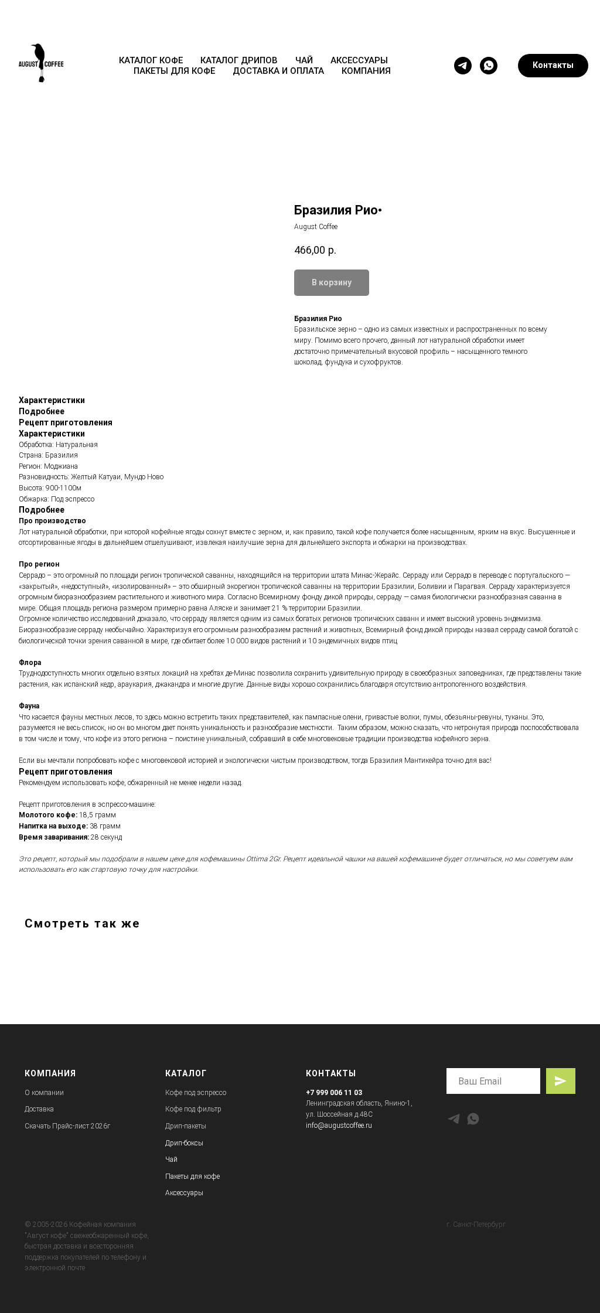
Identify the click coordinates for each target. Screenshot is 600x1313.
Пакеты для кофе (192, 1176)
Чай (171, 1159)
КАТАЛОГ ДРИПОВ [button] (239, 60)
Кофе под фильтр (193, 1109)
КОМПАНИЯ (366, 71)
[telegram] (463, 65)
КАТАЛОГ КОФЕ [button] (151, 60)
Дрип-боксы (184, 1143)
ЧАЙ (304, 60)
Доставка (39, 1109)
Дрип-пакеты (185, 1126)
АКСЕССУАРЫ (359, 60)
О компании (44, 1093)
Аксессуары (184, 1193)
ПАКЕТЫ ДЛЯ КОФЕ (174, 71)
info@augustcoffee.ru (339, 1125)
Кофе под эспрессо (195, 1093)
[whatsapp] (488, 65)
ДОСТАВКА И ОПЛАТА (278, 71)
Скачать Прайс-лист (57, 1126)
